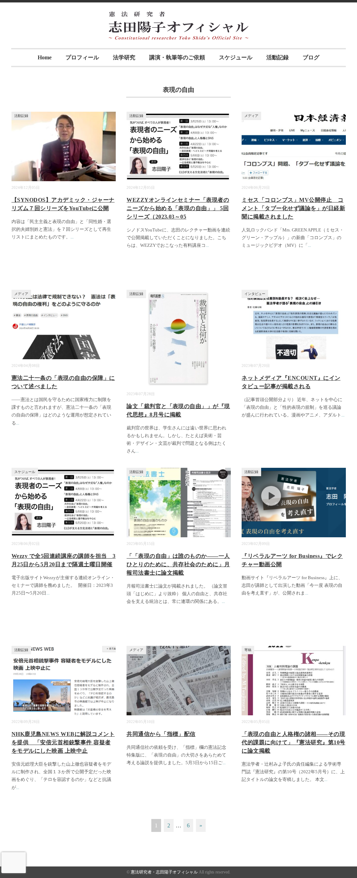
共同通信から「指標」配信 (161, 734)
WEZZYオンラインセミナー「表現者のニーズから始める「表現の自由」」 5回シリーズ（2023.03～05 (178, 208)
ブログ (311, 57)
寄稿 (247, 650)
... (72, 236)
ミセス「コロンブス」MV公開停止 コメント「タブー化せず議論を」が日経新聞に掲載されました (293, 208)
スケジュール (235, 57)
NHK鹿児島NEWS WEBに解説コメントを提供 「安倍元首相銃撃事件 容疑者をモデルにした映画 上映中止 (63, 742)
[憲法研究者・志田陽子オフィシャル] (178, 16)
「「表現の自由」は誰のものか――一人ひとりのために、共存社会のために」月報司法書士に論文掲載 (178, 564)
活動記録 (277, 57)
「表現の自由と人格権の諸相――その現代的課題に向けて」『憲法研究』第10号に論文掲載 (293, 742)
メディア (251, 116)
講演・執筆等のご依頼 (177, 57)
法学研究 (124, 57)
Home (45, 57)
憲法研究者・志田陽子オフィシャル (164, 872)
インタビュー (254, 294)
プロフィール (82, 57)
